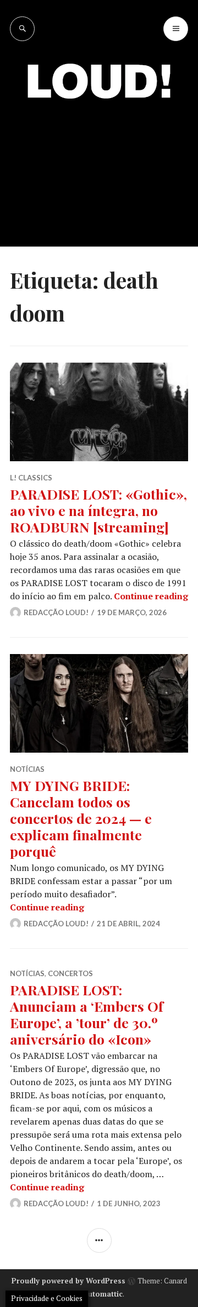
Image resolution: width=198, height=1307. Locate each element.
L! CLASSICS (31, 477)
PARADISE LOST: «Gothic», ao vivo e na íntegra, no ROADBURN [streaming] (98, 510)
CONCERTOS (70, 973)
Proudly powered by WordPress (68, 1281)
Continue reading (151, 596)
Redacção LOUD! (56, 612)
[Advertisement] (99, 164)
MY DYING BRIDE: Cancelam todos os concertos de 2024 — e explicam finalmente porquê (81, 818)
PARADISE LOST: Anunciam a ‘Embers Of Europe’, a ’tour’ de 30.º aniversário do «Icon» (86, 1014)
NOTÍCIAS (27, 769)
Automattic (103, 1294)
